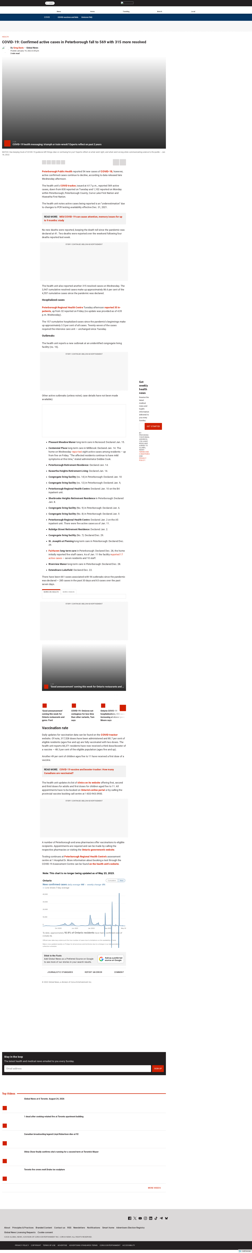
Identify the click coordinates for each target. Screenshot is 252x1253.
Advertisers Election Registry (130, 1227)
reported (77, 451)
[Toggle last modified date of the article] (41, 50)
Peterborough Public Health (57, 171)
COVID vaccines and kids (68, 17)
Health (5, 37)
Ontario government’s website (98, 849)
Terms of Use (49, 1245)
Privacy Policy (22, 1245)
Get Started (153, 426)
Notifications (93, 1227)
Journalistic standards (60, 972)
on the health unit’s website (104, 864)
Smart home (108, 1227)
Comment (119, 972)
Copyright (36, 1245)
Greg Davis (18, 48)
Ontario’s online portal (93, 790)
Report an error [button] (93, 972)
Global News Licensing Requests (20, 1232)
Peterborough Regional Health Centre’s (85, 856)
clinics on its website (89, 782)
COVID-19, (107, 171)
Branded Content (44, 1227)
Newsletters (79, 1227)
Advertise (62, 1245)
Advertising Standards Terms (83, 1245)
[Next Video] (121, 708)
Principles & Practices (23, 1227)
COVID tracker (109, 734)
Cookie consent (45, 1232)
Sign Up (158, 1069)
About (7, 1227)
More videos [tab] (69, 592)
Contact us (59, 1227)
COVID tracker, (68, 185)
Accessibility (128, 1245)
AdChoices (246, 1251)
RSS (69, 1227)
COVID (48, 17)
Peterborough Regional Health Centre (62, 307)
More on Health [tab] (51, 592)
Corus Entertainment (110, 1245)
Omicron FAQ (86, 17)
